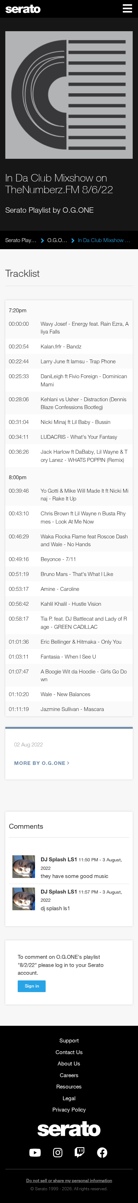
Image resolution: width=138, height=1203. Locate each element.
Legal (69, 1098)
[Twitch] (79, 1154)
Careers (69, 1075)
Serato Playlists (21, 240)
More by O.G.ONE (39, 763)
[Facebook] (102, 1154)
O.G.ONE (57, 240)
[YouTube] (35, 1154)
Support (69, 1040)
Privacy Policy (69, 1109)
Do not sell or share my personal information (69, 1180)
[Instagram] (57, 1154)
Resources (69, 1086)
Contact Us (69, 1052)
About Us (69, 1063)
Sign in (32, 986)
